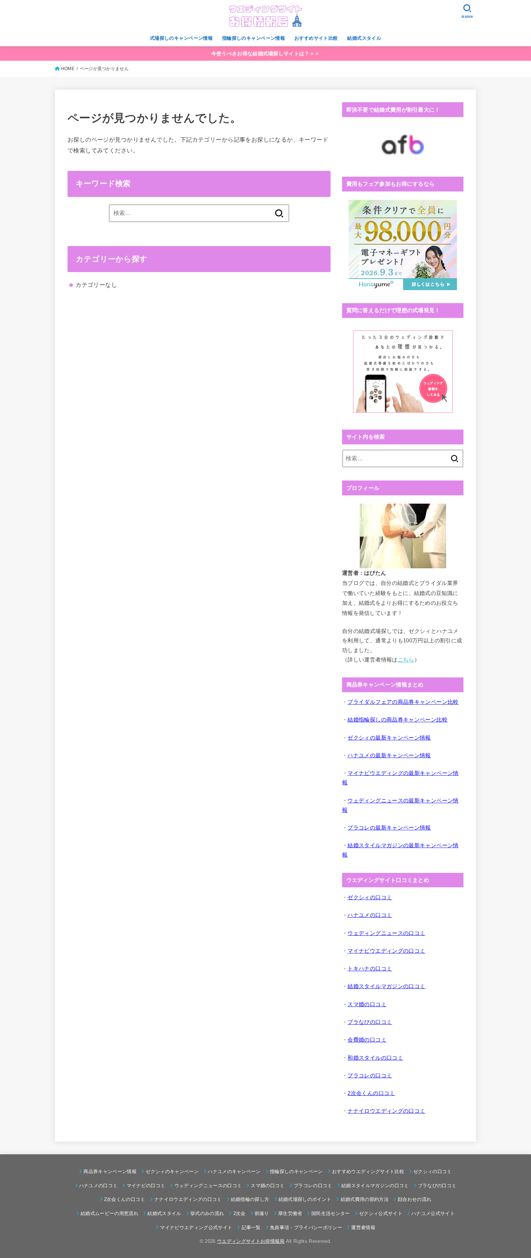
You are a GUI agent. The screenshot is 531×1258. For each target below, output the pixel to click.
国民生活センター (330, 1213)
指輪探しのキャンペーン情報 (253, 38)
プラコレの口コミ (313, 1185)
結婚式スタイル (364, 38)
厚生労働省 (290, 1213)
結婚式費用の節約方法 (365, 1199)
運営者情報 (363, 1227)
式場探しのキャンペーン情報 (181, 38)
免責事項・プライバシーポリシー (306, 1227)
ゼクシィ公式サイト (380, 1213)
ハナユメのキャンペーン (234, 1171)
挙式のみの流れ (207, 1213)
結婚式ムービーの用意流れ (109, 1213)
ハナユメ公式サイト (433, 1213)
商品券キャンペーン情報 (110, 1171)
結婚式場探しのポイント (305, 1199)
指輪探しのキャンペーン (296, 1171)
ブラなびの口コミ (437, 1185)
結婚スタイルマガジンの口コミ (375, 1185)
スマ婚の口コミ (267, 1185)
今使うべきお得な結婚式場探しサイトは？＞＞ (265, 53)
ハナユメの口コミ (98, 1185)
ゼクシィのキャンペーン (172, 1171)
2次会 (239, 1213)
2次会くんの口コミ (124, 1199)
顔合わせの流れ (414, 1199)
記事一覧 (251, 1227)
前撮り (262, 1213)
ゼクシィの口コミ (432, 1171)
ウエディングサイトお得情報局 (251, 1241)
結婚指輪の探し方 (250, 1199)
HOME (67, 68)
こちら (406, 660)
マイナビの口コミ (146, 1185)
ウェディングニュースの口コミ (208, 1185)
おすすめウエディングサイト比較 (368, 1171)
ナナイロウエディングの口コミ (188, 1199)
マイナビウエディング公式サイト (196, 1227)
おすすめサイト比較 (316, 38)
